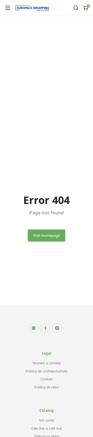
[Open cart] (85, 8)
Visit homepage (46, 235)
